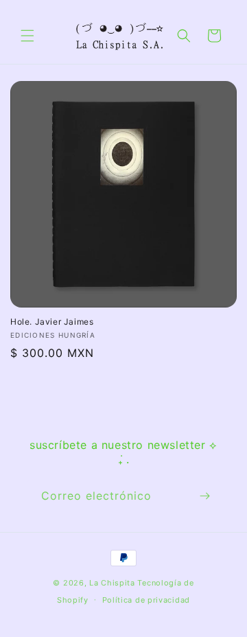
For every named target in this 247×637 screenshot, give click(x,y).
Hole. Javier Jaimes (51, 321)
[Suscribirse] (204, 495)
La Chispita (112, 583)
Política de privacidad (146, 600)
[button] (27, 36)
